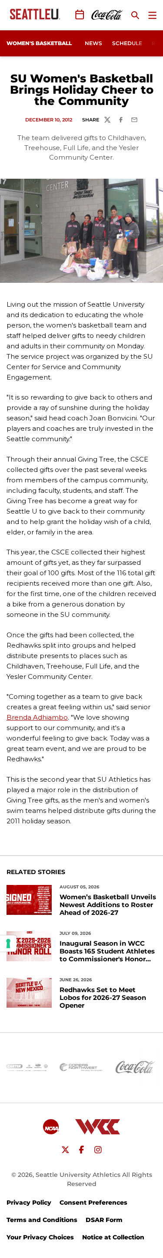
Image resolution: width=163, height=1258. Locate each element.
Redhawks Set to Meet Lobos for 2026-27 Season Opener (103, 997)
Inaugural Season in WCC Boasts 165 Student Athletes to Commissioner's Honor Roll (107, 951)
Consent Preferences (93, 1202)
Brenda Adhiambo (37, 717)
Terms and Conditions (42, 1220)
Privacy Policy (29, 1202)
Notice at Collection (113, 1237)
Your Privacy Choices (40, 1237)
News (93, 43)
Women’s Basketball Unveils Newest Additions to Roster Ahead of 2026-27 (108, 905)
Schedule (127, 43)
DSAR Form (104, 1220)
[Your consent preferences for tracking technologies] (8, 943)
